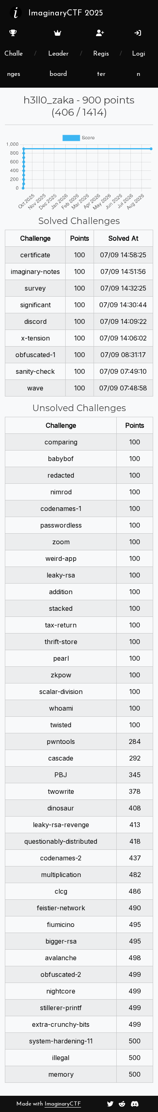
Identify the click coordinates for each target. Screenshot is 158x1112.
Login (138, 64)
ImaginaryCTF (63, 1104)
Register (101, 64)
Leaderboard (58, 64)
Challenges (13, 64)
